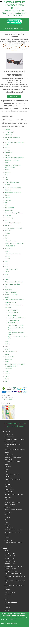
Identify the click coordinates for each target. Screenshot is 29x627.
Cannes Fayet (9, 152)
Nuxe (6, 274)
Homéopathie (9, 210)
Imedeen (7, 197)
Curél (6, 162)
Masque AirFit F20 (13, 310)
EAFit (6, 180)
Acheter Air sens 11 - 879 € (14, 28)
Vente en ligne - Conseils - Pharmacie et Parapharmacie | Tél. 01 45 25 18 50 (14, 13)
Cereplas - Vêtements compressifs (14, 157)
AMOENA (7, 130)
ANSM (6, 140)
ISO (6, 205)
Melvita (7, 235)
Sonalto (7, 361)
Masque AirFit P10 (13, 315)
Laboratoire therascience (13, 254)
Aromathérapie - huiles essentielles (14, 142)
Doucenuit (7, 172)
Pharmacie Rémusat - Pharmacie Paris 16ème (14, 5)
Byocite (7, 147)
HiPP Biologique (9, 208)
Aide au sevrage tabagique (12, 137)
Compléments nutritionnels (12, 160)
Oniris (8, 341)
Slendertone (8, 359)
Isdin (6, 202)
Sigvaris (7, 354)
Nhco (8, 251)
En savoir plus (14, 96)
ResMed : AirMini (11, 302)
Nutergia (7, 272)
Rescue (7, 297)
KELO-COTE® (8, 135)
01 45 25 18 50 (8, 399)
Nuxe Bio (7, 277)
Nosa (6, 266)
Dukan (6, 175)
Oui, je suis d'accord (9, 623)
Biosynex (7, 150)
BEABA (7, 145)
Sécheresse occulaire (11, 351)
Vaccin (7, 376)
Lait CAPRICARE (9, 132)
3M (6, 381)
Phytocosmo (8, 289)
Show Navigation (2, 2)
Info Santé (8, 200)
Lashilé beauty (9, 218)
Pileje (6, 287)
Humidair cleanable (13, 320)
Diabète (7, 169)
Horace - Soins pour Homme (13, 192)
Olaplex (7, 279)
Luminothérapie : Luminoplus (13, 223)
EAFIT (6, 177)
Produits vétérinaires (10, 292)
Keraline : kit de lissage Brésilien (14, 213)
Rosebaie (7, 349)
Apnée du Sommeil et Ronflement (14, 299)
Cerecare (7, 155)
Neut (6, 261)
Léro (6, 220)
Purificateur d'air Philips (11, 294)
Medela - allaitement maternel (13, 228)
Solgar (8, 256)
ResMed (8, 307)
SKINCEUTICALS (9, 356)
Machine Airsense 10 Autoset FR (17, 318)
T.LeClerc (7, 374)
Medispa (7, 233)
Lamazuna (8, 215)
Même (6, 238)
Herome (7, 195)
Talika (6, 371)
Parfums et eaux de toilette (12, 284)
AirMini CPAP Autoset (14, 323)
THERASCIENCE (10, 246)
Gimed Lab (8, 190)
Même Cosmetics (11, 241)
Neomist (7, 259)
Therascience (8, 369)
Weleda (7, 379)
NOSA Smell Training (12, 269)
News (6, 264)
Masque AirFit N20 (13, 313)
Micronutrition (8, 248)
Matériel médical (9, 225)
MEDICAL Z (8, 230)
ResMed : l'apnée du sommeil (14, 305)
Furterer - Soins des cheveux (13, 187)
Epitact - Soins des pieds (12, 182)
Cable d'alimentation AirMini (15, 325)
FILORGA (7, 185)
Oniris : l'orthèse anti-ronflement (15, 243)
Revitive (7, 344)
